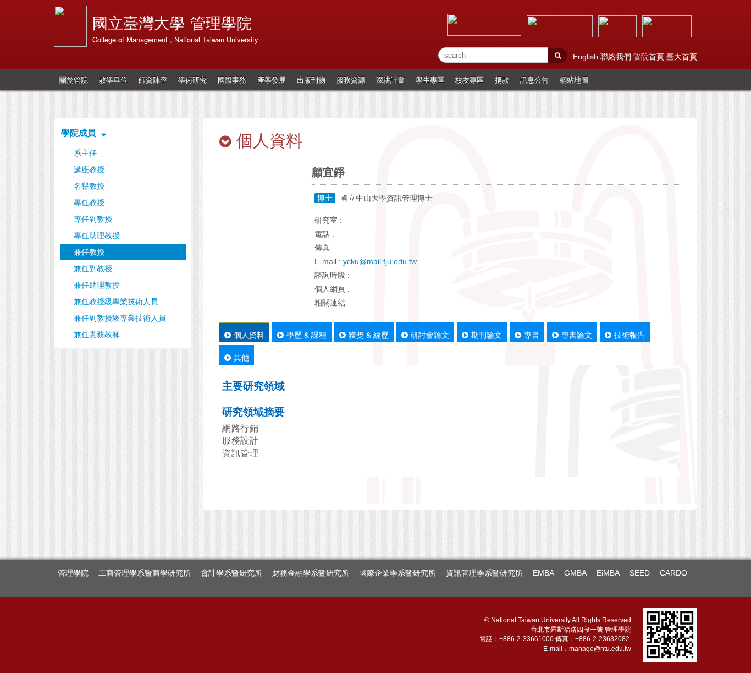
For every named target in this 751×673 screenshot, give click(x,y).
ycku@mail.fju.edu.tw (380, 261)
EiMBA (608, 572)
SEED (639, 572)
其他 (241, 357)
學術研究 (192, 79)
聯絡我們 (616, 56)
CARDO (673, 572)
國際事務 (232, 79)
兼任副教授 (93, 268)
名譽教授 (89, 186)
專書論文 (576, 334)
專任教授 (89, 202)
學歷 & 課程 (306, 334)
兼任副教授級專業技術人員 (120, 318)
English (586, 56)
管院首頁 (649, 56)
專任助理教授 (97, 235)
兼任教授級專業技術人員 (116, 301)
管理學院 (73, 572)
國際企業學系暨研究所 (397, 572)
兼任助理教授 (97, 285)
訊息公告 (534, 79)
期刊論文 (486, 334)
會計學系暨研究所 (231, 572)
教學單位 (113, 79)
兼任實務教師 (97, 334)
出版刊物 (311, 79)
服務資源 (350, 79)
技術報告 (629, 334)
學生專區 (430, 79)
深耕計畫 (390, 79)
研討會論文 (430, 334)
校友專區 (469, 79)
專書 (531, 334)
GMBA (575, 572)
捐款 (502, 79)
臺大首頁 (681, 56)
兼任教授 (89, 252)
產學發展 (271, 79)
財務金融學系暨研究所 (310, 572)
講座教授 (89, 169)
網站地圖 (574, 79)
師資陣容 (153, 79)
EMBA (543, 572)
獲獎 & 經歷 (369, 334)
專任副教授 (93, 219)
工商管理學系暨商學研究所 (144, 572)
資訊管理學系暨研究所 (484, 572)
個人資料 (249, 334)
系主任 (85, 153)
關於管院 (73, 79)
